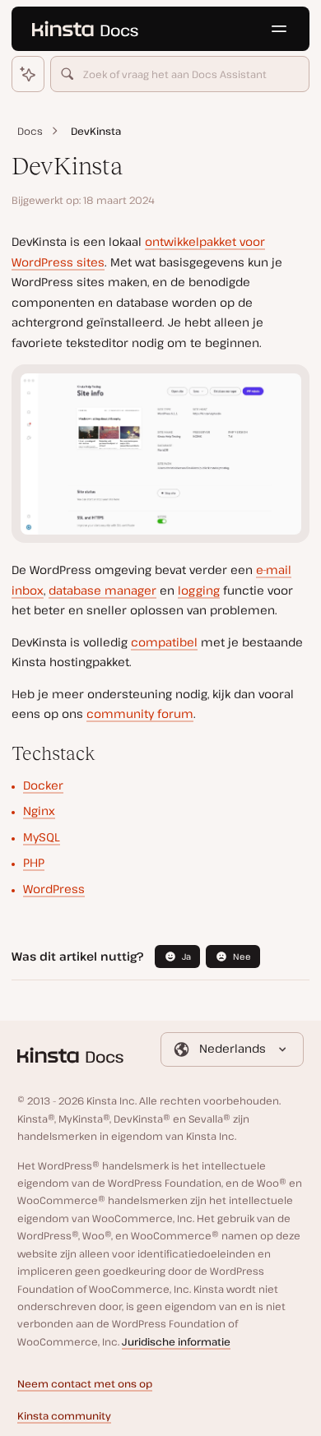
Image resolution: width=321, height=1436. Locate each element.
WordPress (54, 888)
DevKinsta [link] (96, 131)
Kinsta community (64, 1416)
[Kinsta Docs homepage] (85, 28)
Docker (43, 785)
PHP (33, 862)
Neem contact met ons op (84, 1384)
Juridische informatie (176, 1342)
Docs (30, 131)
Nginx (39, 810)
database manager (102, 590)
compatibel (164, 642)
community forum (139, 713)
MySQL (41, 837)
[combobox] (180, 74)
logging (199, 590)
